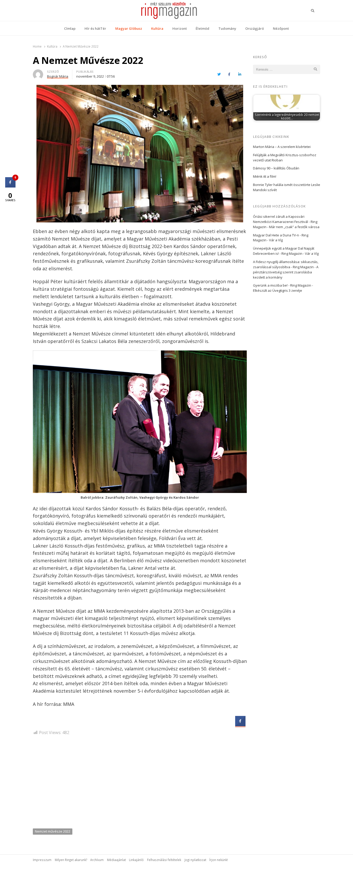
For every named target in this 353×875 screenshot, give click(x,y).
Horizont (179, 28)
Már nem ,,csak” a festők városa (294, 227)
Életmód (202, 28)
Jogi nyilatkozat (195, 860)
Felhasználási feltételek (164, 860)
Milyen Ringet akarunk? (71, 860)
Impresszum (42, 860)
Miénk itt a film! (264, 176)
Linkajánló (136, 860)
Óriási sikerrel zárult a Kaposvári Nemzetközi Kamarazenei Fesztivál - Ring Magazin (285, 221)
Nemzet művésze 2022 (52, 831)
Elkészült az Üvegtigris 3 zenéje (277, 290)
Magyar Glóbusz (128, 28)
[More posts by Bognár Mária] (38, 72)
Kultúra (157, 28)
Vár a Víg (276, 240)
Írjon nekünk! (218, 860)
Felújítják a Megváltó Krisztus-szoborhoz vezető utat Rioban (284, 157)
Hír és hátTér (95, 28)
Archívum (97, 860)
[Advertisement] (140, 783)
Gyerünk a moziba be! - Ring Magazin (282, 285)
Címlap (69, 28)
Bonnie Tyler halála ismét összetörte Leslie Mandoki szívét (286, 187)
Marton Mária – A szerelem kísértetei (282, 146)
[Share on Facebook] (240, 724)
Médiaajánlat (116, 860)
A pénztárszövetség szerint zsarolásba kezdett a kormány (285, 272)
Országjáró (254, 28)
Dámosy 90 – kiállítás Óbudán (276, 168)
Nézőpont (281, 28)
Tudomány (227, 28)
